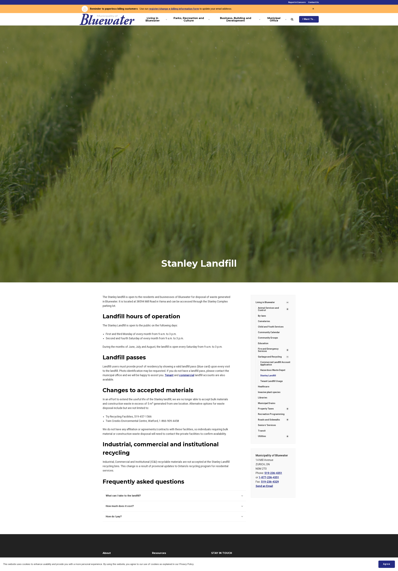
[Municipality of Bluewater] (107, 19)
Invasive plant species (269, 392)
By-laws (262, 316)
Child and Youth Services (271, 326)
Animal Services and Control (268, 309)
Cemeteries (264, 321)
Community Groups (268, 338)
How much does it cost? (120, 506)
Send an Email (264, 486)
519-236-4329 (270, 481)
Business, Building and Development (235, 19)
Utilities (262, 436)
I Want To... (309, 19)
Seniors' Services (267, 425)
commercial (186, 375)
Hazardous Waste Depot (272, 370)
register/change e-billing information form (174, 8)
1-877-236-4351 (269, 477)
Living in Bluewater (153, 19)
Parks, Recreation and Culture (189, 19)
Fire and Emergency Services (268, 350)
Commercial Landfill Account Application (275, 363)
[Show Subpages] (287, 302)
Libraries (262, 397)
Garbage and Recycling (270, 356)
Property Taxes (266, 408)
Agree (386, 564)
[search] (292, 19)
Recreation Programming (271, 414)
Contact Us (313, 2)
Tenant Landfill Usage (271, 381)
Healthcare (263, 386)
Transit (262, 430)
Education (263, 343)
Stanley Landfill (268, 375)
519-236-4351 (273, 473)
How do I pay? (114, 516)
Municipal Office (273, 19)
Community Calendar (269, 332)
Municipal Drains (266, 403)
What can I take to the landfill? (123, 495)
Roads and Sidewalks (269, 419)
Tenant (169, 375)
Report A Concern (297, 2)
